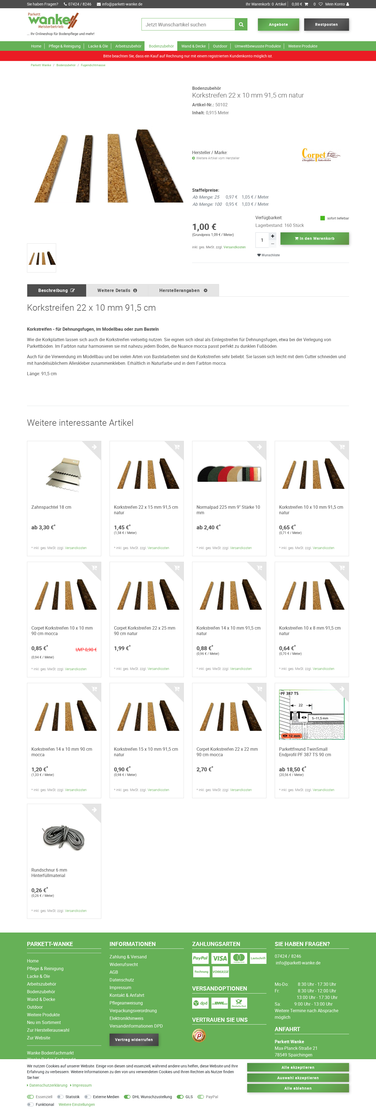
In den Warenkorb (317, 238)
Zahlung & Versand (128, 957)
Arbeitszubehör (128, 46)
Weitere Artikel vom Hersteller (217, 158)
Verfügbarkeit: (269, 218)
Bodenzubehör (161, 46)
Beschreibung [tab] (53, 290)
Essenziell (44, 1096)
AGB (114, 972)
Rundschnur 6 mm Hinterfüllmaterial (49, 872)
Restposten (326, 24)
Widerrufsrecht (124, 964)
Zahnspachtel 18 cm (51, 507)
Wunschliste (270, 255)
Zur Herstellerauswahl (48, 1030)
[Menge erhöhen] (272, 236)
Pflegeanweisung (126, 1003)
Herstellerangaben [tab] (180, 290)
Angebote (278, 24)
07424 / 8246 (79, 4)
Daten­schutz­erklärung (48, 1085)
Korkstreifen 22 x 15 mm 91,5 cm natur (146, 510)
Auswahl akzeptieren (298, 1077)
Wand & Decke (193, 46)
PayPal (212, 1096)
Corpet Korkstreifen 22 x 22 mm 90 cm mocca (227, 752)
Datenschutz (122, 980)
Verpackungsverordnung (133, 1011)
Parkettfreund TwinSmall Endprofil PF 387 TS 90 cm (305, 752)
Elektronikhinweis (126, 1018)
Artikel (274, 4)
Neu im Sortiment (44, 1022)
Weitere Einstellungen (77, 1104)
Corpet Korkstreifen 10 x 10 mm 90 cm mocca (62, 630)
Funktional (45, 1104)
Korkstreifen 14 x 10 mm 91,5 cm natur (229, 630)
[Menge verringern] (272, 244)
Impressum (120, 987)
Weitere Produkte (302, 46)
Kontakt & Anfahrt (127, 995)
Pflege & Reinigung (65, 46)
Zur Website (38, 1038)
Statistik (73, 1096)
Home (36, 46)
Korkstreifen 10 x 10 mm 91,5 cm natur (311, 510)
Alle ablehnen (298, 1088)
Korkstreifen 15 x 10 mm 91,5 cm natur (146, 752)
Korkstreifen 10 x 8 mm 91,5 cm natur (310, 630)
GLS (189, 1096)
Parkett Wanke (41, 65)
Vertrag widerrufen (134, 1039)
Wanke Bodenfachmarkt (50, 1053)
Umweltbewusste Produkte (258, 46)
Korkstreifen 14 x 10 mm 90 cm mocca (61, 752)
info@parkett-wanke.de (122, 4)
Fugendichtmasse (93, 65)
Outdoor (220, 46)
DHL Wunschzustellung (152, 1096)
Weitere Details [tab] (113, 290)
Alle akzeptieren (298, 1067)
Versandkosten (235, 247)
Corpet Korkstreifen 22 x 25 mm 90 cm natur (144, 630)
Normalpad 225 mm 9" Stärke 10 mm (228, 510)
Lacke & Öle (98, 46)
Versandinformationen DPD (136, 1026)
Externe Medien (106, 1096)
